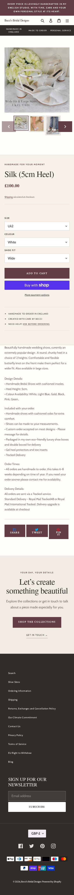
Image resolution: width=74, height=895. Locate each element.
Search (12, 673)
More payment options (37, 294)
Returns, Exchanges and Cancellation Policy (32, 708)
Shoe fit (10, 250)
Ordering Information (19, 690)
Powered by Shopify (51, 881)
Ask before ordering (36, 324)
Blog (10, 761)
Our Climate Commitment (22, 717)
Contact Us (14, 726)
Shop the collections (37, 621)
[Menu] (67, 20)
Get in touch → (37, 635)
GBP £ (35, 833)
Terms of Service (17, 744)
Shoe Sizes (14, 682)
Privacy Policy (15, 735)
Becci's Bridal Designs (17, 20)
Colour (9, 234)
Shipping (9, 196)
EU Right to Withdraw (19, 752)
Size (7, 218)
